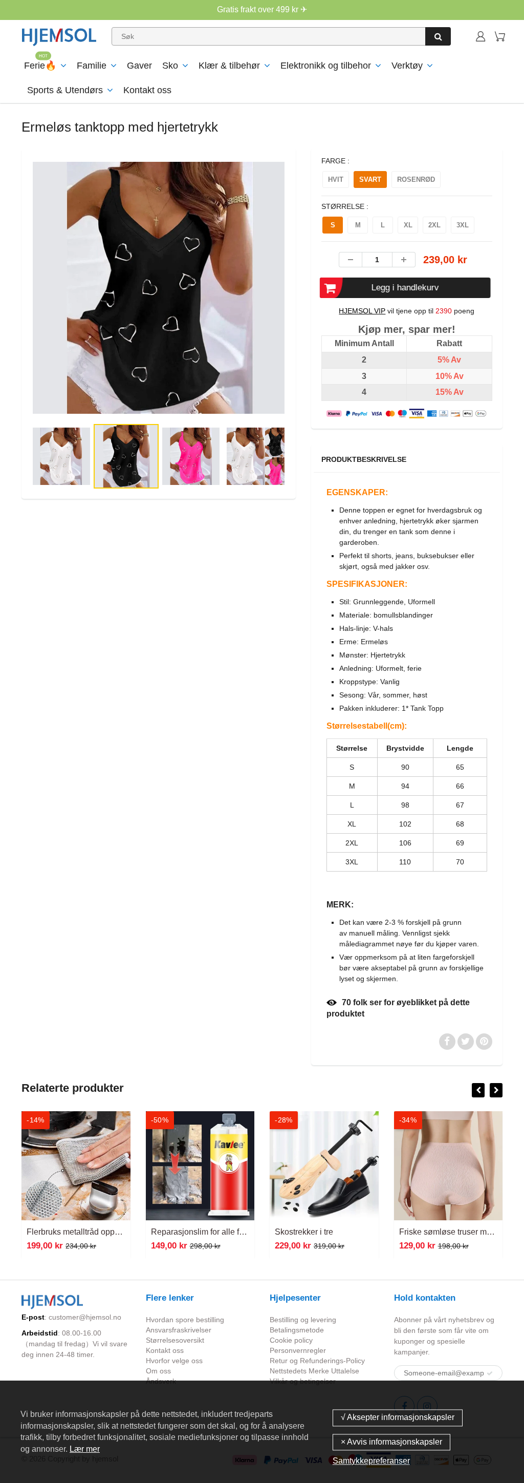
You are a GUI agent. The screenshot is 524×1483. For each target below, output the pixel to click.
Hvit (335, 179)
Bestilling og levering (303, 1320)
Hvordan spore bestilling (185, 1320)
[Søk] (438, 36)
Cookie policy (291, 1340)
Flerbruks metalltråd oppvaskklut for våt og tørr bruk (119, 1231)
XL (408, 225)
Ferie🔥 (40, 65)
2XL (434, 225)
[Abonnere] (489, 1373)
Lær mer (85, 1449)
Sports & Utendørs (65, 90)
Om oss (158, 1371)
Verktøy (407, 65)
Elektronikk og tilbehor (325, 65)
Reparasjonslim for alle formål (205, 1231)
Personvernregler (298, 1350)
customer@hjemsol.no (85, 1317)
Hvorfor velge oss (174, 1361)
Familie (91, 65)
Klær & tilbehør (229, 65)
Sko (170, 65)
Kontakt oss (147, 90)
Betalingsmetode (297, 1330)
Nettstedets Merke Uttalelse (314, 1371)
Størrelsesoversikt (175, 1340)
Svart (370, 179)
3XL (462, 225)
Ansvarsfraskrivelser (178, 1330)
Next (327, 323)
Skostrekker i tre (304, 1231)
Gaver (139, 65)
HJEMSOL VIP (362, 311)
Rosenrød (416, 179)
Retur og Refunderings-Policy (317, 1361)
